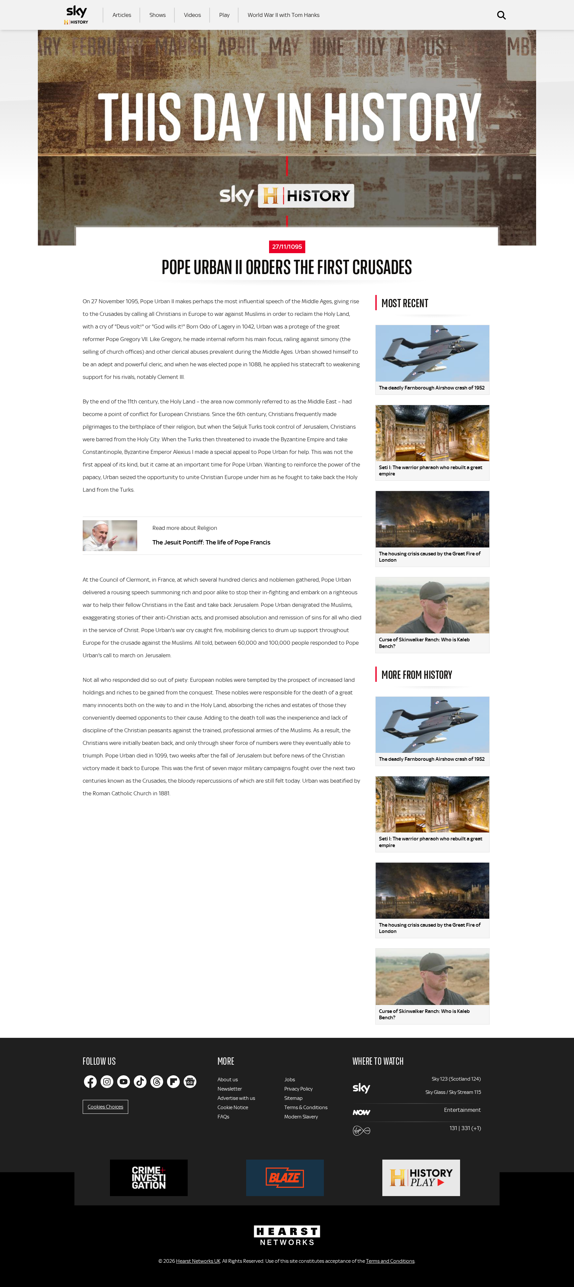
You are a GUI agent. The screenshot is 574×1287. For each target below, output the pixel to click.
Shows (157, 15)
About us (228, 1080)
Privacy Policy (298, 1089)
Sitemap (293, 1098)
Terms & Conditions (306, 1107)
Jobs (289, 1080)
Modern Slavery (301, 1117)
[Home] (76, 15)
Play (224, 15)
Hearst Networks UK (198, 1261)
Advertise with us (236, 1098)
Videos (192, 15)
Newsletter (230, 1089)
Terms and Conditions (390, 1261)
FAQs (223, 1117)
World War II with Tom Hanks (284, 15)
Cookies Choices (105, 1107)
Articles (122, 15)
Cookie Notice (233, 1107)
